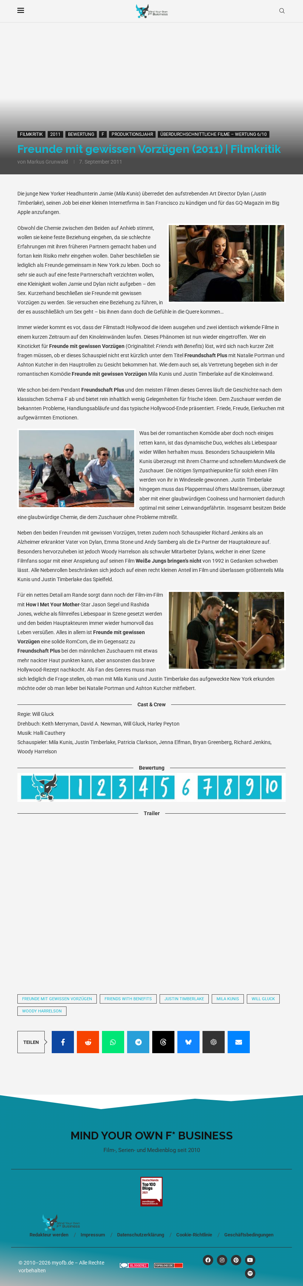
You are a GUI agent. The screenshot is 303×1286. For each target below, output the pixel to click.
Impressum (93, 1235)
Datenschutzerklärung (140, 1235)
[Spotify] (250, 1273)
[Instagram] (222, 1260)
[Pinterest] (236, 1260)
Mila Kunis (228, 999)
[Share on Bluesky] (188, 1042)
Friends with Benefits (128, 999)
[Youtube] (250, 1260)
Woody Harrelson (42, 1011)
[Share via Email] (239, 1042)
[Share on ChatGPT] (213, 1042)
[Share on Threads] (163, 1042)
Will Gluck (263, 999)
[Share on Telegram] (138, 1042)
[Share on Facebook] (63, 1042)
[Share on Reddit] (88, 1042)
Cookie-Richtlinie (194, 1235)
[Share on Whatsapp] (113, 1042)
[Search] (282, 11)
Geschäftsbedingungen (248, 1235)
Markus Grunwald (47, 162)
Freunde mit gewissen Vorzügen (57, 999)
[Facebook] (208, 1260)
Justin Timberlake (184, 999)
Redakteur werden (49, 1235)
